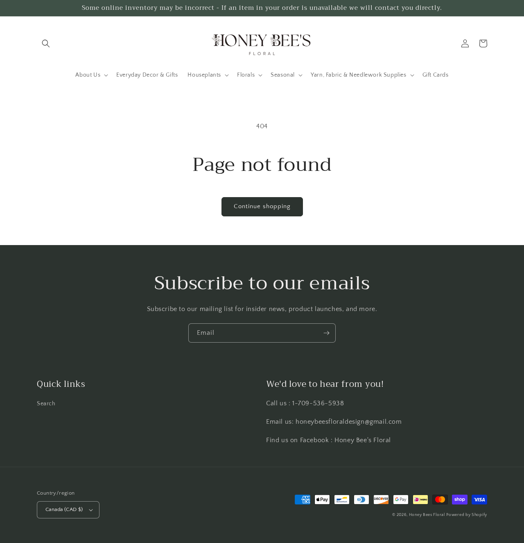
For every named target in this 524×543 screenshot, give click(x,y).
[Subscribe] (326, 333)
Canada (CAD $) (64, 509)
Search (46, 403)
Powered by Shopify (466, 515)
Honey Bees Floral (427, 515)
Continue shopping (262, 206)
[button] (46, 43)
